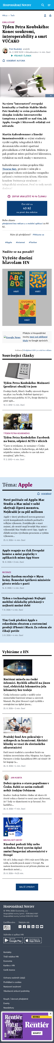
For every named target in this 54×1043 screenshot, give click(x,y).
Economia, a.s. (22, 911)
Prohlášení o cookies (12, 982)
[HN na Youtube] (41, 926)
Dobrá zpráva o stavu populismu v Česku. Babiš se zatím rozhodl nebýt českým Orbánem (26, 787)
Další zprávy (27, 887)
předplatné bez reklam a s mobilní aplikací (22, 223)
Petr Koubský (15, 49)
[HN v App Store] (33, 940)
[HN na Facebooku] (24, 926)
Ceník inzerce (9, 970)
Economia (7, 961)
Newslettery (8, 1008)
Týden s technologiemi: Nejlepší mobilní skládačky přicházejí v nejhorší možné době (24, 602)
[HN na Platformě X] (20, 926)
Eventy (6, 1003)
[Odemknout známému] (50, 15)
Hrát (16, 291)
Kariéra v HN (9, 966)
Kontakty (7, 952)
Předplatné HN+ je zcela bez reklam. (37, 350)
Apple (25, 485)
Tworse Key (9, 168)
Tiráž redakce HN (11, 957)
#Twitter (33, 242)
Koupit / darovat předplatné (15, 999)
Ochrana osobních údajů (14, 978)
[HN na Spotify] (37, 926)
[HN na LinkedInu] (33, 926)
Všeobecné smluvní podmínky (16, 991)
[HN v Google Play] (13, 940)
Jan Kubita (16, 777)
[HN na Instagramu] (28, 926)
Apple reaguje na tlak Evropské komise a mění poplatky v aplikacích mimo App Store (23, 554)
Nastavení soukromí (12, 987)
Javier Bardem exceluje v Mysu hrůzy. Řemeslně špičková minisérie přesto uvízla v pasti (26, 580)
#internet (20, 242)
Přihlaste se (38, 234)
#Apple (8, 242)
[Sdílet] (45, 15)
